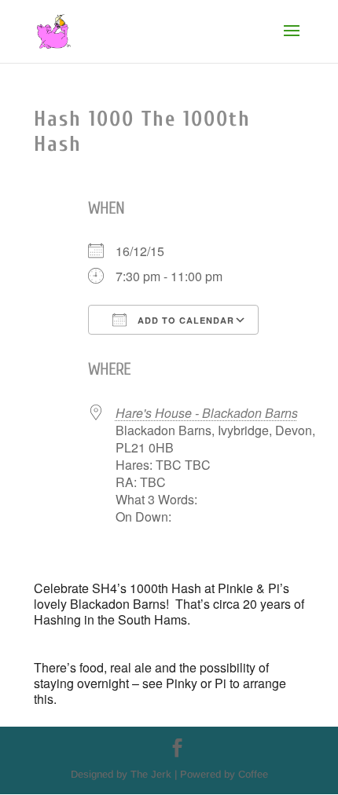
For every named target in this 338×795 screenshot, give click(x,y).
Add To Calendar (184, 320)
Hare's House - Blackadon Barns (207, 413)
